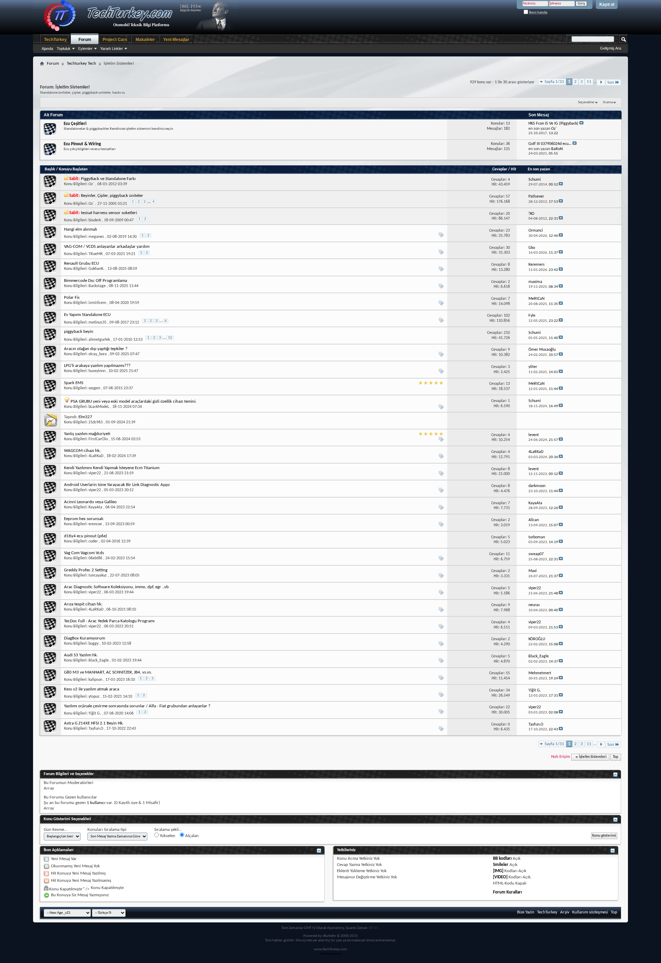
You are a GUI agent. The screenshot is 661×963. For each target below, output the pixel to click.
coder (93, 541)
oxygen (94, 388)
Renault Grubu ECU (81, 263)
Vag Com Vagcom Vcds (84, 553)
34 (508, 690)
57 (508, 196)
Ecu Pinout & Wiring (82, 144)
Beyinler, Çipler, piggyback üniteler (112, 195)
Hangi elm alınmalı (80, 229)
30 (508, 248)
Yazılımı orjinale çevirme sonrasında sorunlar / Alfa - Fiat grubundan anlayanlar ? (137, 706)
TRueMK (95, 254)
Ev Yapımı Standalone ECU (87, 315)
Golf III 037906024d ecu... (549, 144)
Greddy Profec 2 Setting (85, 570)
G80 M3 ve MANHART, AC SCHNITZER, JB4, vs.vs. (108, 672)
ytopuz (93, 697)
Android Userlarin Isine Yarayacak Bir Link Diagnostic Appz (117, 485)
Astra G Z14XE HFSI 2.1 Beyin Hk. (94, 723)
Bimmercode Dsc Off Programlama (95, 280)
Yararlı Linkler (111, 48)
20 (508, 214)
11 (589, 82)
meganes (96, 237)
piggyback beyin (78, 331)
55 (508, 673)
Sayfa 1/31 (554, 82)
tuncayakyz (97, 575)
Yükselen (167, 836)
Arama (608, 102)
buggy (93, 644)
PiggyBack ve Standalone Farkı (108, 179)
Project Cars (115, 39)
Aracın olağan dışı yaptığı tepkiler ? (95, 349)
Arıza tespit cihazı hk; (83, 604)
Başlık (50, 169)
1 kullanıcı (96, 803)
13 (508, 384)
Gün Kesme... (55, 829)
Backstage (97, 286)
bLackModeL (98, 407)
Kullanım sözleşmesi (590, 912)
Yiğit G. (94, 713)
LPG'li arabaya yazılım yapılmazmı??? (97, 365)
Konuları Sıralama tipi (106, 829)
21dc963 (95, 422)
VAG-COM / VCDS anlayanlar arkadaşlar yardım (106, 246)
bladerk (94, 220)
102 (507, 316)
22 (508, 707)
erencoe (95, 524)
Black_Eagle (98, 660)
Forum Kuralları (507, 892)
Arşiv (564, 912)
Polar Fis (72, 297)
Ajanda (47, 48)
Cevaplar (499, 169)
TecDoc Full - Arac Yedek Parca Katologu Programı (109, 621)
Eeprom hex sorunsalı (83, 519)
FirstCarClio (98, 439)
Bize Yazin (525, 912)
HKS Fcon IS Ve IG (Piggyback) (553, 123)
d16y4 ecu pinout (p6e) (85, 536)
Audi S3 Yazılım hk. (81, 655)
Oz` (91, 184)
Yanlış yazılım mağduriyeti (87, 434)
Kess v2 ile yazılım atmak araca (91, 689)
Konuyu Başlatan (73, 169)
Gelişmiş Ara (610, 48)
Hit (513, 169)
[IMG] (498, 871)
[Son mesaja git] (561, 185)
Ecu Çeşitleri (75, 123)
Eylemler (85, 48)
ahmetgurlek (99, 340)
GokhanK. (96, 269)
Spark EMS (73, 383)
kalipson (95, 680)
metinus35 (97, 322)
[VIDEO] (500, 877)
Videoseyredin (330, 954)
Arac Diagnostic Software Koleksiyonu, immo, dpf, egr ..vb (116, 587)
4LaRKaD (95, 456)
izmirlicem (97, 303)
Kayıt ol (606, 4)
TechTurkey (55, 39)
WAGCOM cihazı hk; (82, 450)
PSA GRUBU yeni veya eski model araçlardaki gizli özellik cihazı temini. (134, 401)
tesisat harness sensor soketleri (109, 213)
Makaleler (145, 39)
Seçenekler (586, 102)
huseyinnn (96, 371)
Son (610, 82)
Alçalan (191, 836)
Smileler (500, 865)
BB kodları (502, 858)
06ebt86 (95, 558)
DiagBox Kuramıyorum (84, 638)
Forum (84, 39)
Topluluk (64, 48)
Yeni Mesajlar (176, 39)
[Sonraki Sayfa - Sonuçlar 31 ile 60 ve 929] (601, 82)
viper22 (94, 473)
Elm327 (85, 417)
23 (508, 231)
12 (170, 338)
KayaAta (95, 507)
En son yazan (539, 169)
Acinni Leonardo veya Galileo (90, 502)
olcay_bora (97, 354)
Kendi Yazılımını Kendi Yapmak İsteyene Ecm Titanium (111, 468)
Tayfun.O (95, 729)
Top (615, 757)
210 (507, 333)
